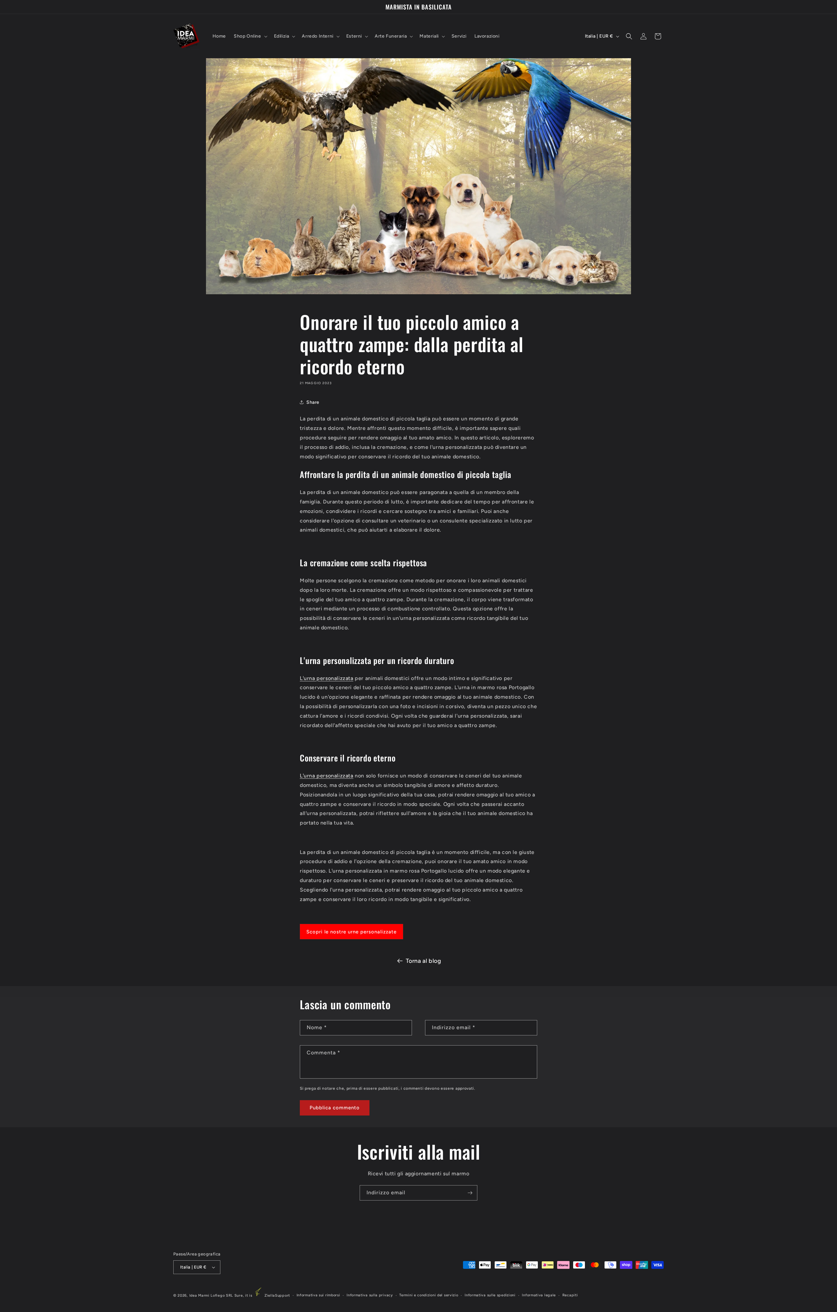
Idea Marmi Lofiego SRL (211, 1295)
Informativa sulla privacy (370, 1295)
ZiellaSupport (277, 1295)
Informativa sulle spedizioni (490, 1295)
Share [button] (312, 402)
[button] (250, 36)
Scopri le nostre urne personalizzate (351, 932)
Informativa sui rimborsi (318, 1295)
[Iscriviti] (470, 1193)
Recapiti (570, 1295)
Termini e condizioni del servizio (428, 1295)
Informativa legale (539, 1295)
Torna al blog (423, 960)
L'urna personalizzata (326, 678)
